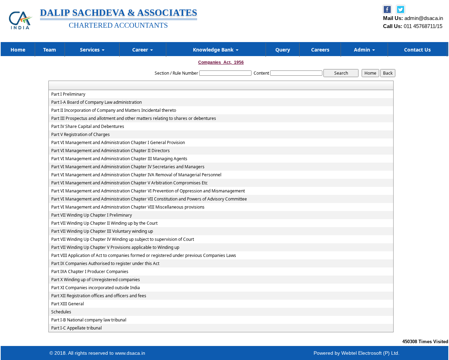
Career (140, 49)
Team (49, 49)
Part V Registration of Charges (80, 134)
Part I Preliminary (68, 94)
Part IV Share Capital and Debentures (87, 126)
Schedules (61, 312)
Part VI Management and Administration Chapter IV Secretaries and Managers (128, 167)
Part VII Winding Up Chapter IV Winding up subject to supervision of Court (122, 239)
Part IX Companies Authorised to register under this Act (105, 263)
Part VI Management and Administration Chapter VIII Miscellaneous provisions (128, 207)
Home (18, 49)
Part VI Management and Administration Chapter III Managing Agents (119, 159)
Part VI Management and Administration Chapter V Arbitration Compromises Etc (129, 183)
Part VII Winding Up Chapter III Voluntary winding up (102, 231)
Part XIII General (67, 304)
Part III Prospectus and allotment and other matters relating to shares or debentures (133, 118)
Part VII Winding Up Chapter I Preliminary (91, 215)
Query (282, 49)
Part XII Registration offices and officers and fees (98, 296)
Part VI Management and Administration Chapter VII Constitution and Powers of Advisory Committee (149, 199)
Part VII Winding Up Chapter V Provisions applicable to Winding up (115, 247)
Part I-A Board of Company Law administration (96, 102)
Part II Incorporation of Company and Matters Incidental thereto (113, 110)
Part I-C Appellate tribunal (76, 328)
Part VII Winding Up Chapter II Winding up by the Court (104, 223)
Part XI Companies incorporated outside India (95, 288)
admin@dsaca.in (423, 18)
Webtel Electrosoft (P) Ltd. (370, 353)
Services (90, 49)
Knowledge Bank (214, 49)
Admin (362, 49)
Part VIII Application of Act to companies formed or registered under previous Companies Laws (143, 255)
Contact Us (417, 49)
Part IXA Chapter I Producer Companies (89, 271)
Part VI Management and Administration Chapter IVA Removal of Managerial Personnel (136, 175)
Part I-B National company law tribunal (88, 320)
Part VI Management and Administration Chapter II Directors (110, 151)
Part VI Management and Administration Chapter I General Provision (118, 142)
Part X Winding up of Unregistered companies (95, 280)
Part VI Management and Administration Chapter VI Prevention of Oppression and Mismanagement (148, 191)
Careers (320, 49)
